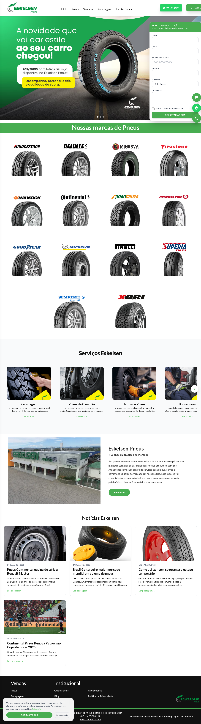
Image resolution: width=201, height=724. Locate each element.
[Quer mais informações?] (196, 97)
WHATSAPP (172, 8)
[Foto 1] (97, 117)
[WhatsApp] (196, 108)
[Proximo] (194, 389)
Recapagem (104, 9)
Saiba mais (36, 709)
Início (64, 9)
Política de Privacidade (100, 696)
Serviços (88, 9)
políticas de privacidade (173, 108)
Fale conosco (95, 690)
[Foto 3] (103, 117)
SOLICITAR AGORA (175, 115)
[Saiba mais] (27, 161)
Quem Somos (61, 690)
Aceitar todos (29, 715)
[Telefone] (196, 118)
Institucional (124, 9)
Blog (57, 696)
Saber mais (119, 492)
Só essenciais (62, 715)
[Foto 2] (100, 117)
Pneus (75, 9)
